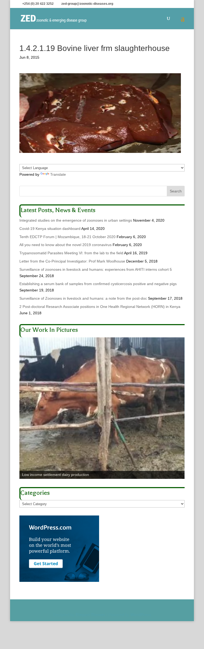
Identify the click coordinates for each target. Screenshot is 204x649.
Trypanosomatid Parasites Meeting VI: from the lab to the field (71, 253)
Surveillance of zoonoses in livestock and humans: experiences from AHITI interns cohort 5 (95, 269)
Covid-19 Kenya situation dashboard (49, 228)
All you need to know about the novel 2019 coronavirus (65, 245)
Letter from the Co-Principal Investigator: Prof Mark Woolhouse (72, 261)
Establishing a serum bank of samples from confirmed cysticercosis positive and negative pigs (98, 284)
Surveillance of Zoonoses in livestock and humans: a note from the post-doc (83, 298)
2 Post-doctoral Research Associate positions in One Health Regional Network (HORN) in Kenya (99, 306)
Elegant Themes (90, 614)
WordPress (140, 614)
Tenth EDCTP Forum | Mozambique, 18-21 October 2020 (67, 237)
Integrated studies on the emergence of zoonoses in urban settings (75, 220)
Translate (58, 174)
